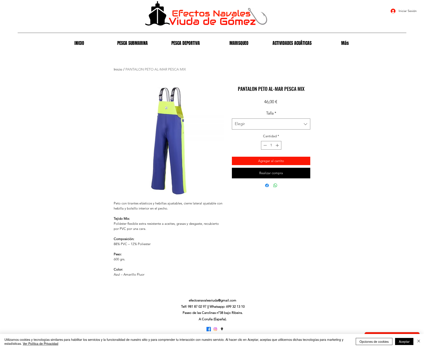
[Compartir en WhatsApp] (275, 185)
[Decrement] (265, 145)
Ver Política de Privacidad (40, 343)
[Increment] (278, 145)
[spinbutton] (271, 145)
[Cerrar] (418, 341)
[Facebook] (208, 329)
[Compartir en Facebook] (267, 185)
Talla (271, 113)
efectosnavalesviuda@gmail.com (212, 300)
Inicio (118, 69)
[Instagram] (215, 329)
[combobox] (271, 124)
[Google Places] (222, 329)
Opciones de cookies (374, 341)
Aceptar (404, 341)
